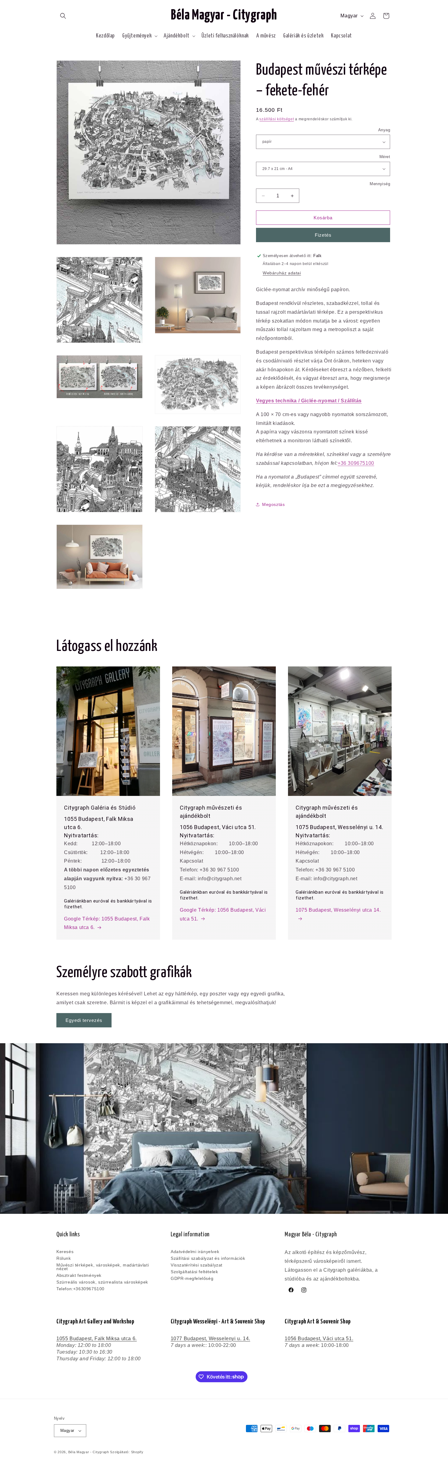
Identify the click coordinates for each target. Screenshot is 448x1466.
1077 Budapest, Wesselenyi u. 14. (210, 1338)
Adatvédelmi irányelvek (195, 1252)
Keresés (64, 1252)
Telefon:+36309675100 (80, 1288)
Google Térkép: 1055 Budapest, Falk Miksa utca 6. (107, 923)
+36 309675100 (356, 463)
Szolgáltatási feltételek (194, 1271)
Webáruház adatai (282, 272)
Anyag (384, 130)
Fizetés (323, 235)
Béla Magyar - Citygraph (88, 1452)
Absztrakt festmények (78, 1275)
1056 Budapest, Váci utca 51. (319, 1338)
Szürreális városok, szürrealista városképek (102, 1282)
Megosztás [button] (273, 504)
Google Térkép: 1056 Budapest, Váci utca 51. (223, 914)
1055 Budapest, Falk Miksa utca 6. (96, 1338)
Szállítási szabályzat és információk (208, 1258)
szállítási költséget (276, 119)
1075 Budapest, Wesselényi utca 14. (338, 910)
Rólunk (63, 1258)
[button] (63, 16)
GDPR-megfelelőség (192, 1278)
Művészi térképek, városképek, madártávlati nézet (102, 1267)
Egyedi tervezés (84, 1020)
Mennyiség (380, 184)
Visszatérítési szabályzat (196, 1265)
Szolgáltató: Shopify (126, 1452)
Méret (384, 156)
